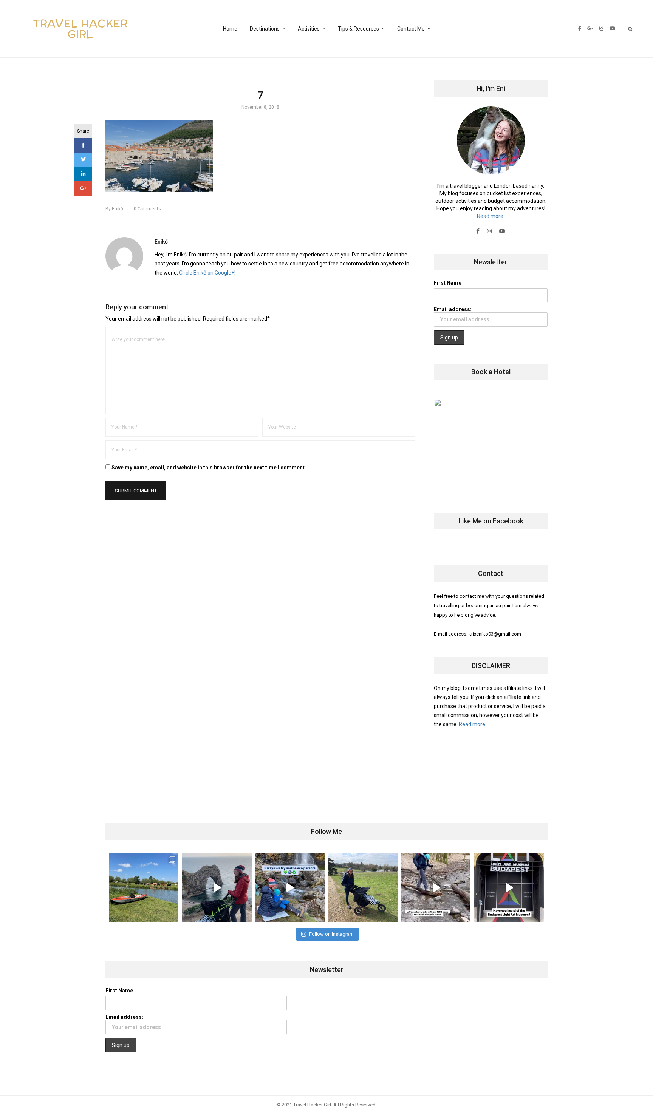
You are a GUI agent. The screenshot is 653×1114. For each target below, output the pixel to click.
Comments (147, 208)
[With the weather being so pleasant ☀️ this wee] (143, 887)
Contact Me (411, 29)
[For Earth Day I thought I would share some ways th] (290, 887)
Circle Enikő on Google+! (207, 273)
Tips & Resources (358, 29)
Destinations (265, 29)
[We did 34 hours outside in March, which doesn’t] (435, 887)
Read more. (490, 216)
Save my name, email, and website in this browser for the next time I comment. (208, 467)
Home (230, 29)
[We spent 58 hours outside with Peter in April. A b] (216, 887)
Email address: (453, 309)
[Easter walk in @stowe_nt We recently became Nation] (363, 887)
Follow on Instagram (331, 934)
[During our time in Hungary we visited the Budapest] (508, 887)
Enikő (114, 208)
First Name (447, 283)
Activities (309, 29)
